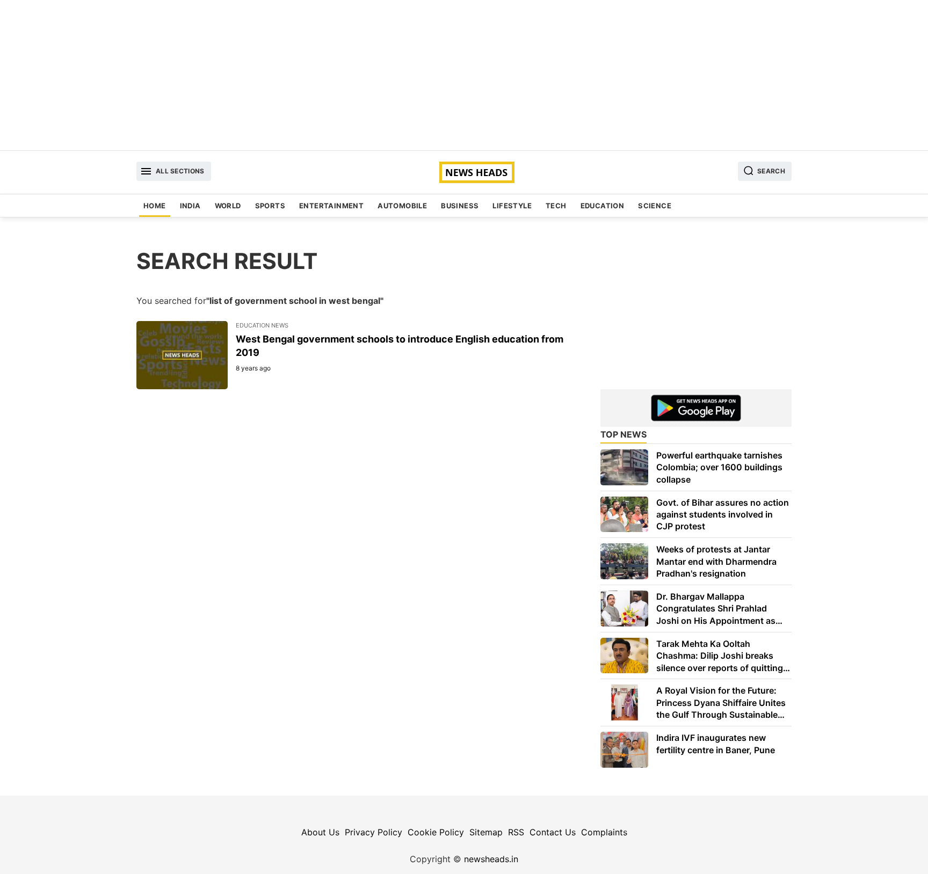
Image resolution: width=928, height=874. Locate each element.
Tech (556, 205)
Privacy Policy (373, 832)
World (228, 205)
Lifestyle (512, 205)
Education (603, 205)
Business (460, 205)
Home (154, 205)
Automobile (402, 205)
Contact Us (553, 832)
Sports (270, 205)
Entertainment (331, 205)
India (190, 205)
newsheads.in (491, 859)
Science (654, 205)
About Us (320, 832)
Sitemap (486, 832)
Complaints (604, 832)
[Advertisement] (464, 75)
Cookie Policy (436, 832)
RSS (516, 832)
